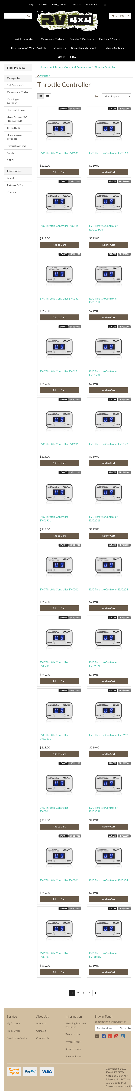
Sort (97, 96)
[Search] (28, 16)
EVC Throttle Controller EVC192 (108, 444)
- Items (119, 15)
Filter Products (16, 67)
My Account (13, 1023)
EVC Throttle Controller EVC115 (59, 225)
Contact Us (76, 4)
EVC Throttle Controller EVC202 (59, 589)
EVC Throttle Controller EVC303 (59, 880)
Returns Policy (15, 185)
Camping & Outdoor (81, 39)
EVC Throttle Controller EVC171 (59, 371)
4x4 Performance (81, 67)
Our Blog (41, 1030)
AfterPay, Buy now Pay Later (75, 1025)
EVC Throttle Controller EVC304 (108, 880)
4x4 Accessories (24, 39)
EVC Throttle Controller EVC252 (108, 735)
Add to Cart (59, 171)
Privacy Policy (72, 1041)
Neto (130, 1086)
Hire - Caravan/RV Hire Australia (28, 47)
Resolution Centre (17, 1038)
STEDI (73, 56)
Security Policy (73, 1056)
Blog (31, 4)
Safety (61, 56)
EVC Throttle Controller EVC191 (59, 444)
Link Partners (92, 4)
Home (43, 67)
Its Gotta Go (59, 47)
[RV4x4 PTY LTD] (67, 19)
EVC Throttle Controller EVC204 (108, 589)
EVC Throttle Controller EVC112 (108, 153)
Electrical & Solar (108, 39)
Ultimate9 (44, 75)
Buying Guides (59, 4)
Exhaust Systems (114, 47)
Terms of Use (72, 1034)
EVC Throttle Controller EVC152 (59, 298)
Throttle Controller (105, 67)
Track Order (13, 1030)
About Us (43, 4)
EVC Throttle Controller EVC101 (59, 153)
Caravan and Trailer (52, 39)
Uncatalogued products (84, 47)
